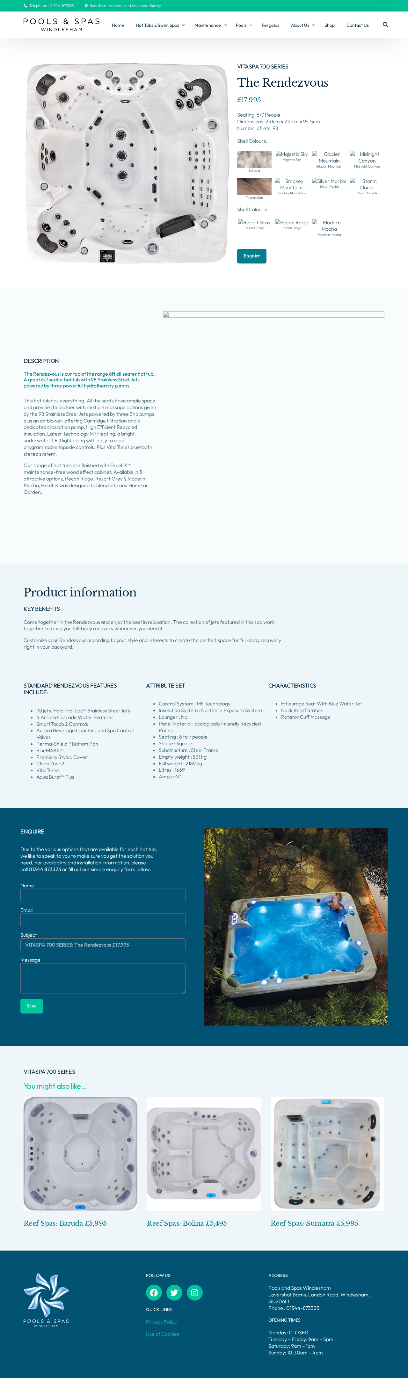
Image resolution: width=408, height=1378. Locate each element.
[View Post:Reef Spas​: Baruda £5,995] (80, 1154)
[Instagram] (195, 1293)
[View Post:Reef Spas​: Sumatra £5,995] (327, 1154)
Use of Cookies (162, 1334)
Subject (28, 935)
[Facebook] (154, 1293)
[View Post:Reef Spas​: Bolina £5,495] (204, 1154)
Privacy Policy (161, 1322)
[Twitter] (174, 1293)
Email (26, 910)
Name (27, 885)
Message (30, 959)
